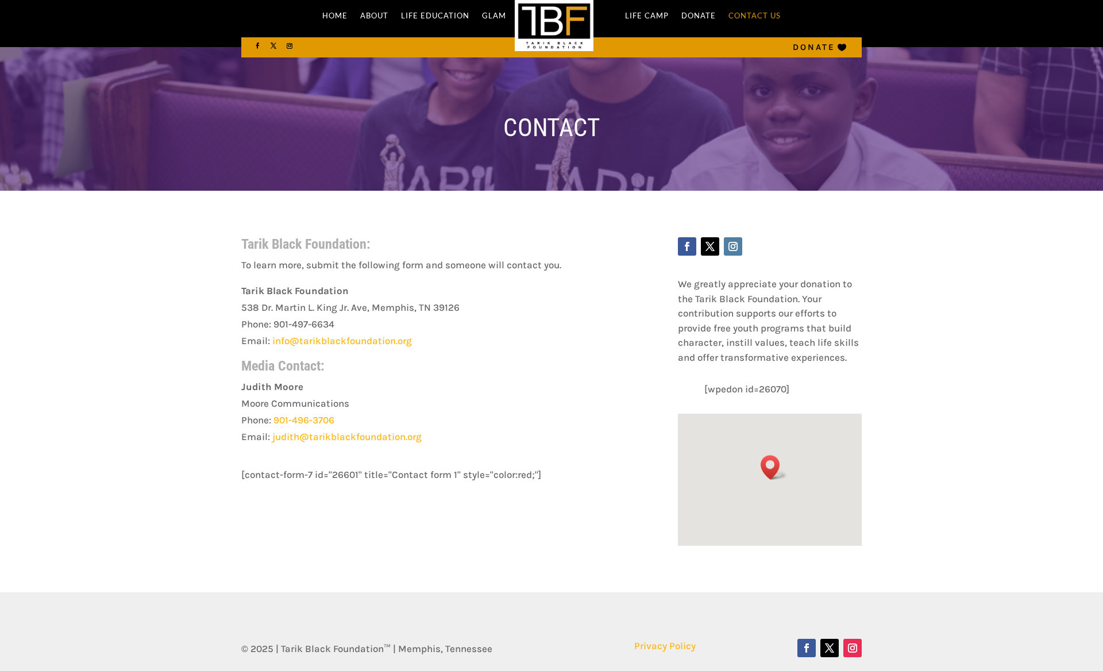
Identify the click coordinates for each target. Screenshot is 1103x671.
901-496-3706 (303, 420)
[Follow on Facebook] (257, 46)
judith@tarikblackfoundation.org (347, 436)
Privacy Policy (665, 645)
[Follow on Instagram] (289, 46)
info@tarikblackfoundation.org (342, 340)
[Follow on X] (273, 46)
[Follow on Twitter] (710, 246)
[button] (774, 467)
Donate (814, 47)
